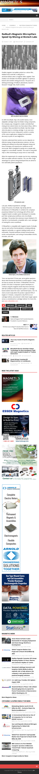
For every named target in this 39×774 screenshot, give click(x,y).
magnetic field (14, 309)
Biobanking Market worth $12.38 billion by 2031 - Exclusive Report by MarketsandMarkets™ (23, 708)
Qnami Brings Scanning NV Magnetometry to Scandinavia (20, 360)
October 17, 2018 (8, 355)
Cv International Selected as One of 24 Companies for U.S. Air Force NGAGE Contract (23, 717)
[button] (36, 15)
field (29, 305)
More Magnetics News (9, 697)
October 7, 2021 (8, 41)
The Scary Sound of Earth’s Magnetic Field (22, 340)
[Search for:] (19, 20)
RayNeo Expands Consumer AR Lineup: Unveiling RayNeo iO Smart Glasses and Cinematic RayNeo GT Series (24, 660)
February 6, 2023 (16, 363)
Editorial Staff (19, 41)
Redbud (5, 312)
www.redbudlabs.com (11, 301)
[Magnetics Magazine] (19, 5)
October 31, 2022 (16, 343)
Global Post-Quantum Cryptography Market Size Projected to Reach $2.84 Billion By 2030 (24, 737)
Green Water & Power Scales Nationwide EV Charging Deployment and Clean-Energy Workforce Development (24, 642)
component (10, 305)
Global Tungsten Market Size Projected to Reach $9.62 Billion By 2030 (23, 652)
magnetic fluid (27, 309)
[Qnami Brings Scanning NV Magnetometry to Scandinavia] (5, 360)
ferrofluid (21, 305)
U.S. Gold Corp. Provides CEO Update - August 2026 (24, 681)
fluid (4, 309)
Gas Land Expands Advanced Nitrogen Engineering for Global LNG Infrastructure (24, 726)
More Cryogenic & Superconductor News (15, 756)
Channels (12, 25)
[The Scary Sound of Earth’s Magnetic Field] (5, 341)
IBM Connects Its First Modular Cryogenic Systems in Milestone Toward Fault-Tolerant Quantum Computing (22, 747)
